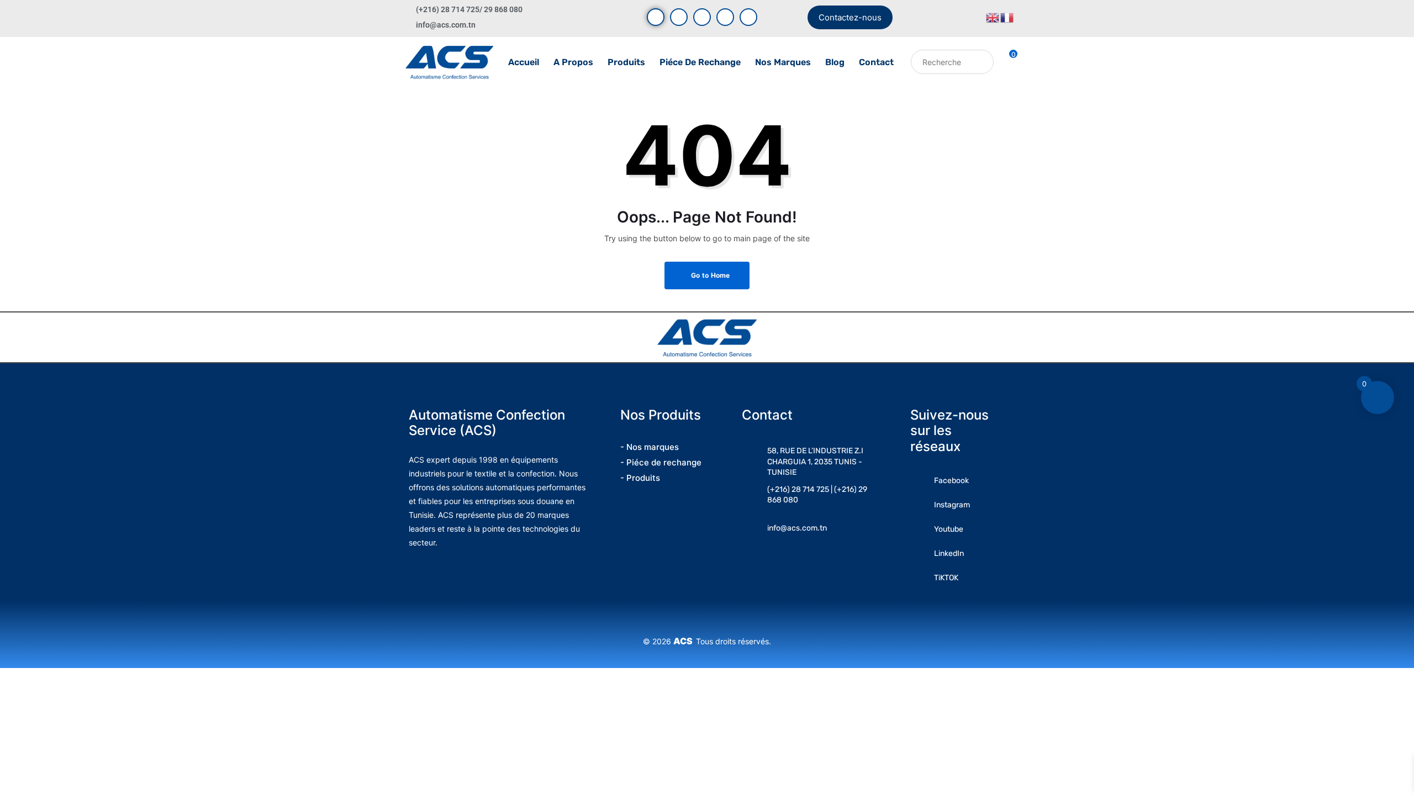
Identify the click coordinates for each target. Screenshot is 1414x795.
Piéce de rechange (700, 62)
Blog (835, 62)
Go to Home (709, 275)
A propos (573, 62)
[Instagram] (702, 17)
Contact (876, 62)
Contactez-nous (850, 17)
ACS (684, 640)
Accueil (523, 62)
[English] (993, 17)
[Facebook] (655, 17)
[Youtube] (679, 17)
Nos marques (783, 62)
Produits (626, 62)
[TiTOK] (748, 17)
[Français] (1007, 17)
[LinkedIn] (725, 17)
